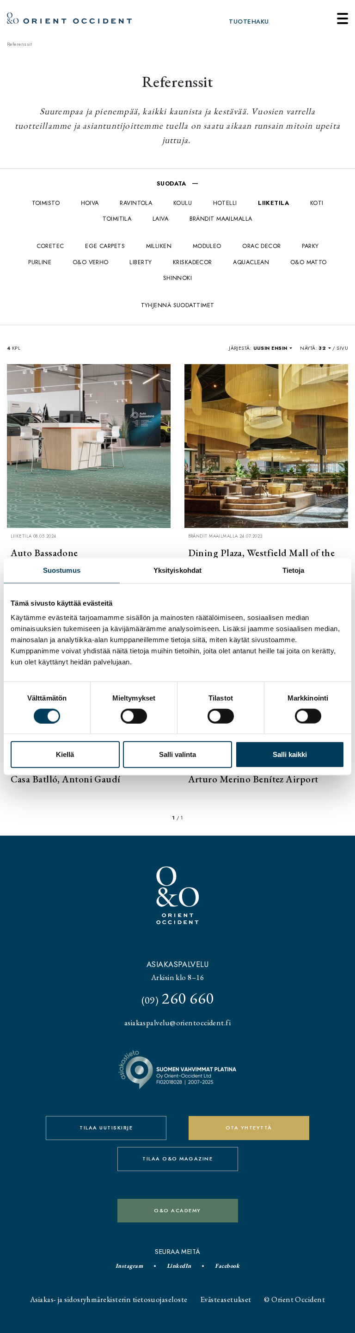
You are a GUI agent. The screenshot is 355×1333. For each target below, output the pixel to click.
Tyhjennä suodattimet (177, 305)
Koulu (182, 202)
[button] (272, 348)
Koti (317, 202)
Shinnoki (177, 277)
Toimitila (117, 218)
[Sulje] (342, 18)
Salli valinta (177, 754)
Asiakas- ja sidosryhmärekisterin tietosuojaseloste (109, 1299)
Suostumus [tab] (61, 570)
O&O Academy (177, 1210)
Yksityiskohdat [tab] (177, 570)
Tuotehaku (249, 21)
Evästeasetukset (225, 1299)
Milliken (159, 246)
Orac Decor (261, 246)
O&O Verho (91, 262)
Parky (310, 246)
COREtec (50, 246)
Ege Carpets (105, 246)
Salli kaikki (290, 754)
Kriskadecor (192, 262)
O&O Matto (308, 262)
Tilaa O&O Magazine (177, 1158)
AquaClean (251, 262)
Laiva (160, 218)
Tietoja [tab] (293, 570)
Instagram (129, 1266)
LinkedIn (179, 1266)
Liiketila (273, 202)
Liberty (140, 262)
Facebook (227, 1266)
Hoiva (90, 202)
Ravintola (136, 202)
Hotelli (225, 202)
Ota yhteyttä (249, 1127)
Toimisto (46, 202)
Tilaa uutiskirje (106, 1127)
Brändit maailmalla (221, 218)
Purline (39, 262)
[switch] (134, 715)
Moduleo (207, 246)
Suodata (173, 183)
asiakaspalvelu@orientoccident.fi (177, 1022)
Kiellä (65, 754)
